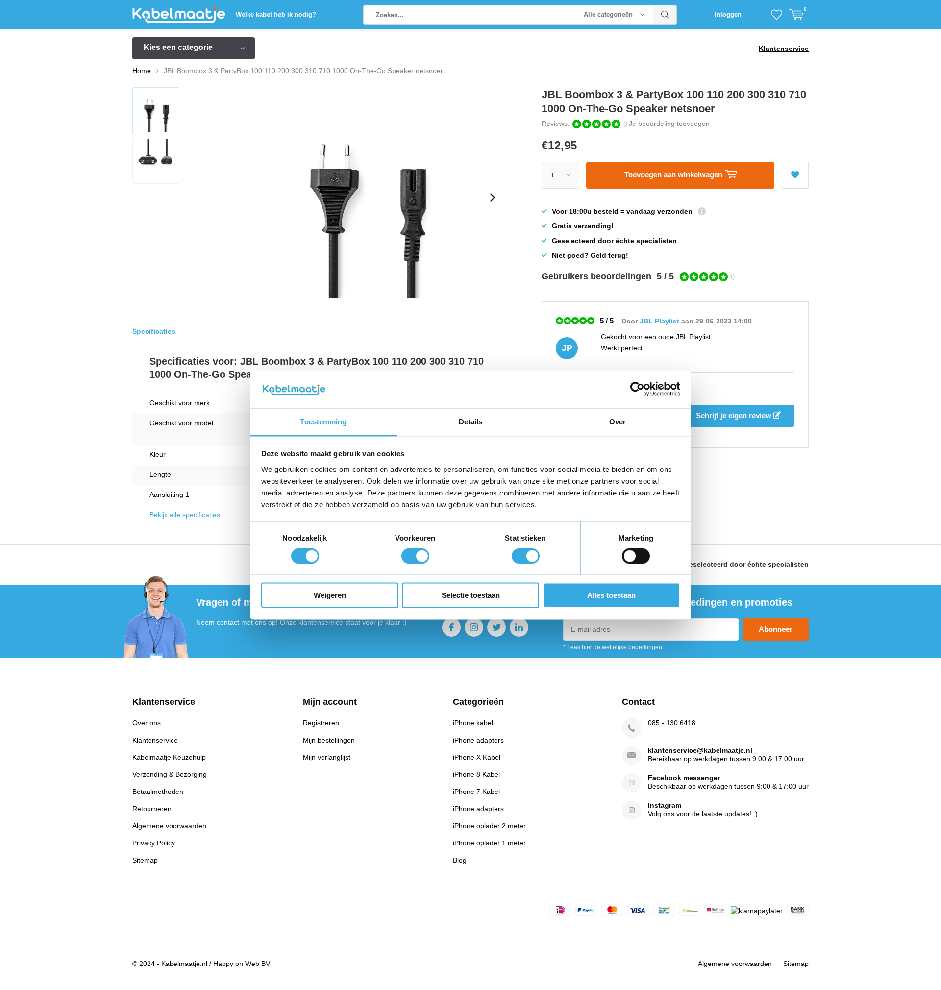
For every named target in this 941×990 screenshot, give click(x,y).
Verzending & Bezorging (169, 774)
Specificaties (153, 331)
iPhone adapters (478, 740)
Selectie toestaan (471, 595)
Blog (460, 860)
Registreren (321, 723)
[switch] (415, 556)
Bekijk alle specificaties (184, 515)
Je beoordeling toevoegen (669, 123)
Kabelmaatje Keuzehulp (169, 757)
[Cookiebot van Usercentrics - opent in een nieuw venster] (637, 389)
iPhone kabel (473, 723)
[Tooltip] (702, 212)
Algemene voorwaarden (169, 826)
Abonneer (775, 629)
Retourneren (152, 809)
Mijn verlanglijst (326, 757)
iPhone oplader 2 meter (489, 826)
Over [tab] (617, 421)
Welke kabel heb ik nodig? (276, 14)
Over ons (146, 723)
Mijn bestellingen (329, 740)
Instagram (474, 627)
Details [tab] (471, 421)
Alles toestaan (611, 595)
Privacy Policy (153, 843)
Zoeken (665, 15)
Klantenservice (784, 48)
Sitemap (145, 860)
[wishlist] (776, 14)
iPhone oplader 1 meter (489, 843)
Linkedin (519, 627)
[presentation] (492, 197)
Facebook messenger (684, 778)
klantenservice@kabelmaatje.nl (700, 750)
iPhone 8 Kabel (476, 774)
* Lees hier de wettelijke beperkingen (612, 647)
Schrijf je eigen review (734, 415)
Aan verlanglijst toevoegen (795, 175)
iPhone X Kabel (476, 757)
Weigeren (330, 595)
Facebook (451, 627)
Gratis (562, 226)
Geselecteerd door (746, 564)
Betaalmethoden (157, 791)
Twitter (496, 627)
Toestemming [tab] (323, 421)
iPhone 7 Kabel (476, 791)
